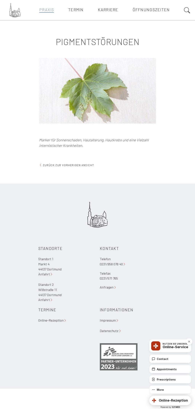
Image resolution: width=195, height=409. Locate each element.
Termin (76, 9)
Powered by (170, 407)
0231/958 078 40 (111, 264)
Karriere (108, 9)
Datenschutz (109, 331)
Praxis (46, 9)
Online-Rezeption (51, 320)
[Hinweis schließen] (189, 341)
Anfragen (106, 287)
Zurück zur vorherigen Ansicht (68, 165)
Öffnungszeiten (151, 9)
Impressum (108, 320)
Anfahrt (44, 274)
